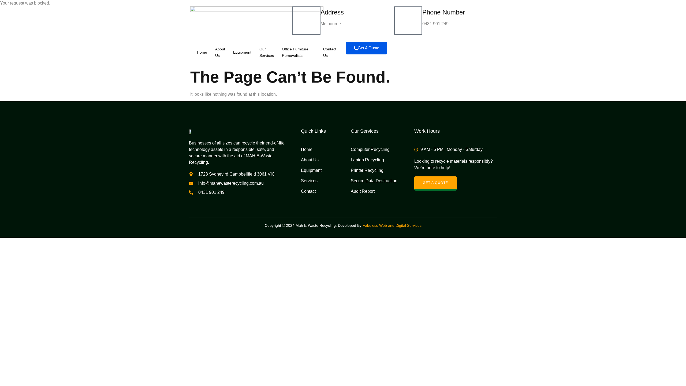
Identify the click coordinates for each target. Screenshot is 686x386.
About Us (220, 52)
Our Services (266, 52)
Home (202, 52)
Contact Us (329, 52)
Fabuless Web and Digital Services (392, 225)
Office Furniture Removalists (295, 52)
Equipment (242, 52)
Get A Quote (368, 48)
